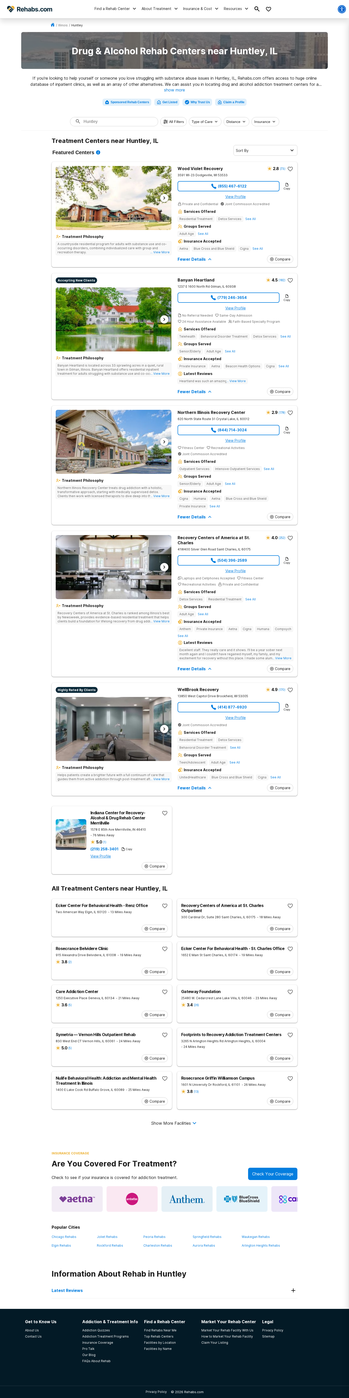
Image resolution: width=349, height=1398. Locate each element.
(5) (70, 1005)
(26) (196, 1005)
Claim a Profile (234, 102)
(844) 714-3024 (232, 430)
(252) (281, 538)
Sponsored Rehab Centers (130, 102)
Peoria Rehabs (154, 1237)
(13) (196, 1091)
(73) (282, 169)
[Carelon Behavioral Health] (296, 1199)
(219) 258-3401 (104, 849)
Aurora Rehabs (204, 1245)
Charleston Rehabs (157, 1245)
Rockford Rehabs (110, 1245)
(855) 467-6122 (232, 186)
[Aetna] (77, 1199)
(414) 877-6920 (232, 707)
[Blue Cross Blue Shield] (241, 1199)
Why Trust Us (200, 102)
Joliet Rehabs (107, 1237)
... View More (160, 252)
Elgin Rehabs (61, 1245)
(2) (70, 962)
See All (250, 219)
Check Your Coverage (272, 1173)
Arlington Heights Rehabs (261, 1245)
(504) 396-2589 (232, 560)
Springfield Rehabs (207, 1237)
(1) (104, 842)
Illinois (63, 25)
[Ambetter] (132, 1199)
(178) (281, 412)
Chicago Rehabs (64, 1237)
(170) (281, 690)
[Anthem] (187, 1199)
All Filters (176, 122)
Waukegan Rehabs (256, 1237)
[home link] (53, 25)
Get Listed (169, 102)
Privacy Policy (156, 1392)
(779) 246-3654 (232, 297)
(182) (281, 280)
